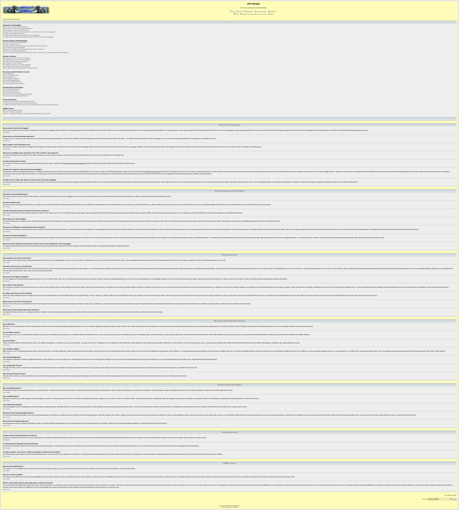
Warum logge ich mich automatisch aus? (16, 30)
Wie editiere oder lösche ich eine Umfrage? (17, 65)
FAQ (233, 11)
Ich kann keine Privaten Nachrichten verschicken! (19, 101)
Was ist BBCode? (8, 73)
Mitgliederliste (249, 11)
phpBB (225, 505)
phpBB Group (56, 468)
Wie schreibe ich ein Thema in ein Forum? (16, 58)
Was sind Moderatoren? (10, 91)
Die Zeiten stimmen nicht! (11, 44)
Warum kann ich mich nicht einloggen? (15, 27)
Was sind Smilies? (9, 77)
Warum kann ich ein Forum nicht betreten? (16, 66)
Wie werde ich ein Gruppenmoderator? (15, 96)
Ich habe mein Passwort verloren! (14, 33)
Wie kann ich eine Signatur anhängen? (15, 61)
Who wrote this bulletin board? (13, 110)
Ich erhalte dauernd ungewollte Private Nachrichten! (20, 103)
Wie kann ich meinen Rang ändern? (14, 51)
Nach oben (6, 132)
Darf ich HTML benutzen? (11, 75)
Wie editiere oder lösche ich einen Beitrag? (17, 60)
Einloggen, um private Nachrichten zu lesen (254, 14)
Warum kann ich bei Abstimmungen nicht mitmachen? (20, 68)
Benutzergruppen (262, 11)
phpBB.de (235, 507)
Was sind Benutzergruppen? (12, 92)
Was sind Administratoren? (11, 89)
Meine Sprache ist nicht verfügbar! (14, 47)
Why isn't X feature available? (12, 112)
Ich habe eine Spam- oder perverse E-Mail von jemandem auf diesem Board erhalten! (30, 105)
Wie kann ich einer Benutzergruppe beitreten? (18, 94)
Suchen (240, 11)
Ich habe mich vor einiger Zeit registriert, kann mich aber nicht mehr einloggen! (28, 37)
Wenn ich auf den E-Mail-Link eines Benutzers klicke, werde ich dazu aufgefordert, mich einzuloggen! (35, 52)
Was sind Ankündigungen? (11, 80)
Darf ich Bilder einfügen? (11, 78)
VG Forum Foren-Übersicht (11, 19)
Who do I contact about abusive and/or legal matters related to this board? (27, 113)
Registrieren (273, 11)
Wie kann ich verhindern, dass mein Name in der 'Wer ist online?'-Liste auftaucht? (29, 32)
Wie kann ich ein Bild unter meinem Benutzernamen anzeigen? (23, 49)
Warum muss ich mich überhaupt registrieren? (18, 28)
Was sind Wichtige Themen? (12, 82)
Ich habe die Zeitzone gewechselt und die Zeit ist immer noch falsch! (25, 46)
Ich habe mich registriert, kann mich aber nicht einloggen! (21, 35)
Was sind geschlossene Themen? (14, 84)
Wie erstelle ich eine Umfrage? (13, 63)
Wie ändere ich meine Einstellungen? (15, 42)
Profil (237, 14)
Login (271, 14)
